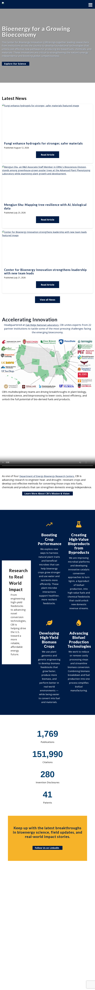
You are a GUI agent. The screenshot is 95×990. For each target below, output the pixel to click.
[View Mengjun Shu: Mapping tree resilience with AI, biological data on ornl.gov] (47, 173)
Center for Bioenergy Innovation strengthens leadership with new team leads (45, 271)
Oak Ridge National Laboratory (42, 324)
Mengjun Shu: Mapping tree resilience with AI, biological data (45, 206)
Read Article (47, 154)
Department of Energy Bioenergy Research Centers (46, 476)
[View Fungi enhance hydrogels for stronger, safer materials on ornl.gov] (40, 105)
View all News (47, 299)
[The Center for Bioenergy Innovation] (17, 5)
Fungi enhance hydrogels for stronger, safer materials (43, 143)
